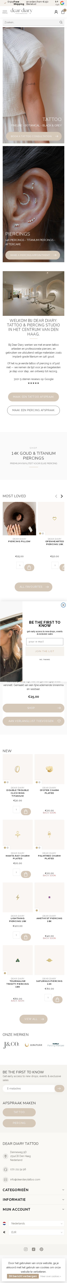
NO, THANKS (44, 660)
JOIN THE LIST (44, 651)
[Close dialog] (63, 605)
